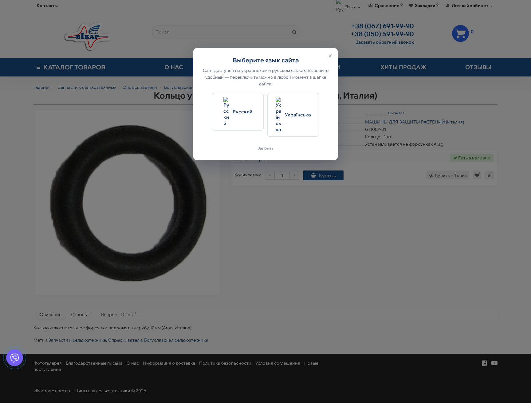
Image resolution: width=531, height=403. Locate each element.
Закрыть (265, 148)
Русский (242, 112)
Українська (298, 115)
